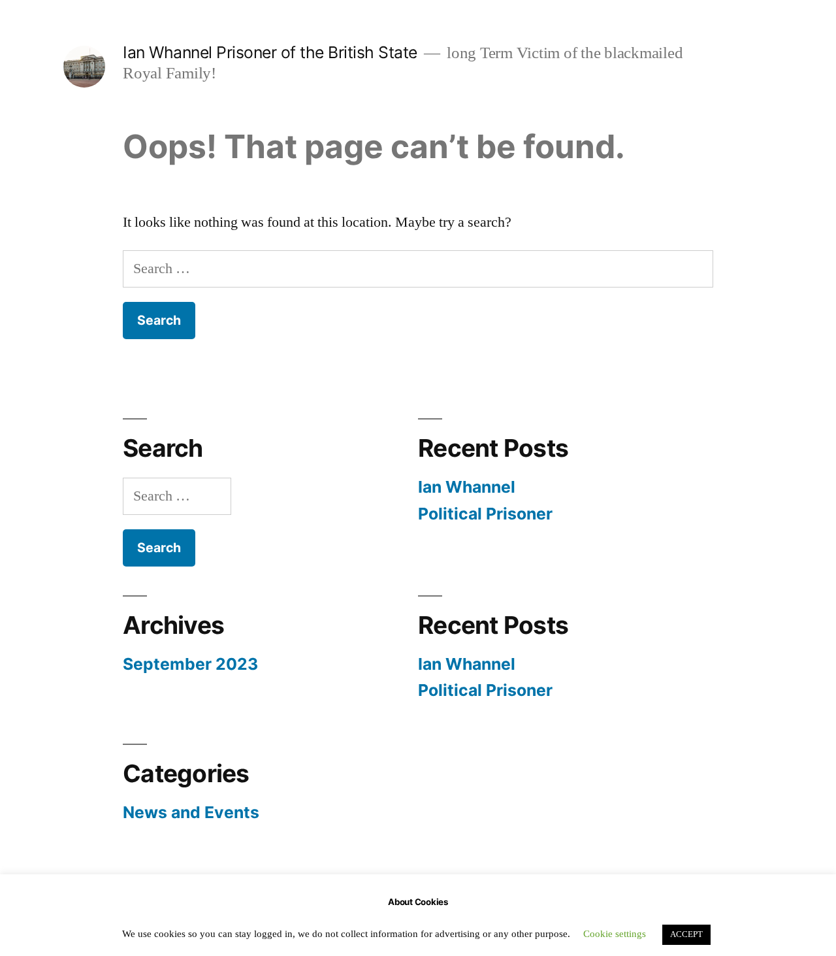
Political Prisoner (485, 513)
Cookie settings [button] (614, 934)
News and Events (191, 812)
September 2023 (190, 664)
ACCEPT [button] (686, 934)
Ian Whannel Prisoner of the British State (270, 52)
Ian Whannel (466, 487)
